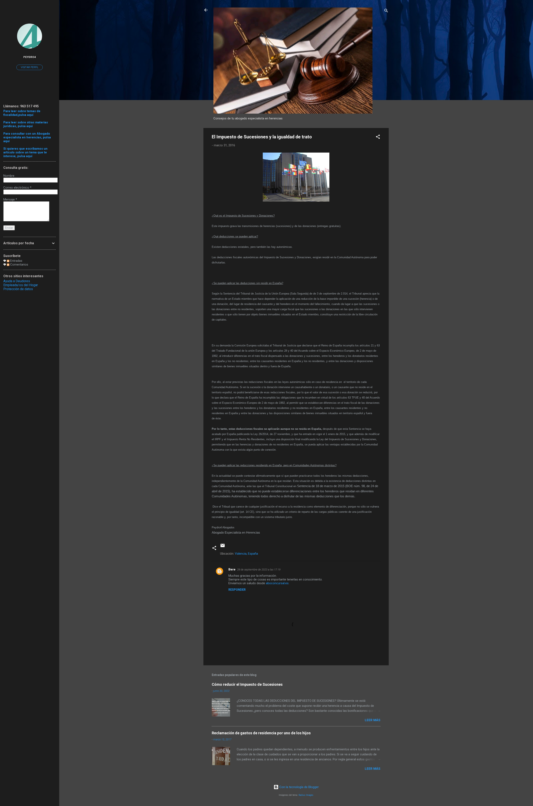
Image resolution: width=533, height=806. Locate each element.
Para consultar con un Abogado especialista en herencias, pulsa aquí (27, 137)
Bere (231, 569)
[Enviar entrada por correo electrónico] (222, 547)
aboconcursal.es (277, 583)
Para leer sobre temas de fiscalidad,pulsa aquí (21, 113)
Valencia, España (246, 553)
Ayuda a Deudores (16, 281)
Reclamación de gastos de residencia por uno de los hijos (261, 733)
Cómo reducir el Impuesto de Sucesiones (247, 684)
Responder (237, 589)
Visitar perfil (29, 67)
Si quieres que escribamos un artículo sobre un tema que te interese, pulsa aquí (25, 152)
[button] (377, 137)
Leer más (372, 720)
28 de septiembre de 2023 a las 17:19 (258, 569)
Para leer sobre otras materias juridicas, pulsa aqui (25, 124)
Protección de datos (18, 289)
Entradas (15, 261)
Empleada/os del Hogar (20, 285)
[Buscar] (386, 11)
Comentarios (18, 264)
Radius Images (306, 795)
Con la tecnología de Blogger (299, 787)
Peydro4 (29, 57)
